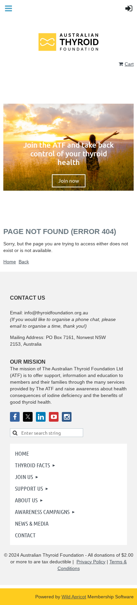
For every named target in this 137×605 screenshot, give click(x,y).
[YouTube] (54, 417)
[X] (28, 417)
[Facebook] (15, 417)
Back (24, 261)
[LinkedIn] (41, 417)
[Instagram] (66, 417)
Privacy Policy (90, 561)
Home (9, 261)
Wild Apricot (74, 596)
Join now (68, 180)
